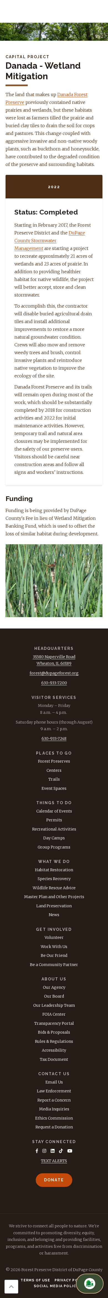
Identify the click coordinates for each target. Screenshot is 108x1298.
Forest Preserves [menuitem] (54, 761)
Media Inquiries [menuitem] (54, 1109)
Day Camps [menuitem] (54, 837)
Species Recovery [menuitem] (54, 878)
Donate (54, 1180)
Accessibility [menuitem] (54, 1050)
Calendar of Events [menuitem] (54, 811)
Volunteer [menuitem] (54, 937)
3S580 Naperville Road (54, 656)
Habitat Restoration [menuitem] (54, 869)
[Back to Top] (11, 1287)
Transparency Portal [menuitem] (54, 1023)
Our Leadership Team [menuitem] (54, 1005)
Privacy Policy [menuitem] (71, 1280)
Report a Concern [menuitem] (54, 1100)
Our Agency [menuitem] (54, 987)
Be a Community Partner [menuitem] (54, 964)
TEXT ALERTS (54, 1160)
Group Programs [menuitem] (54, 847)
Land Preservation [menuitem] (54, 905)
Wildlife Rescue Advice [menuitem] (54, 887)
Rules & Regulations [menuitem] (54, 1041)
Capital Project (28, 57)
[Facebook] (37, 1151)
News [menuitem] (54, 914)
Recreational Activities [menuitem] (54, 829)
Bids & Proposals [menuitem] (54, 1032)
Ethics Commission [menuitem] (54, 1118)
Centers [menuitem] (54, 770)
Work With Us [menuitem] (54, 946)
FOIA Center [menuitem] (54, 1014)
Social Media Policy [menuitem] (56, 1286)
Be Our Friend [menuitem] (54, 955)
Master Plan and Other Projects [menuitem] (54, 896)
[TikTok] (61, 1151)
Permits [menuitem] (54, 819)
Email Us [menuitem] (54, 1082)
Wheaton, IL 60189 (54, 663)
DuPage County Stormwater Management (49, 240)
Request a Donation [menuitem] (54, 1127)
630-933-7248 (54, 738)
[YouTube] (69, 1151)
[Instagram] (44, 1151)
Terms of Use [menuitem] (35, 1280)
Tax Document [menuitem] (54, 1059)
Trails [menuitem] (54, 779)
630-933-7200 (54, 682)
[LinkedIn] (53, 1151)
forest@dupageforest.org (54, 673)
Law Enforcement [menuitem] (54, 1091)
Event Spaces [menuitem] (54, 788)
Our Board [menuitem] (54, 996)
